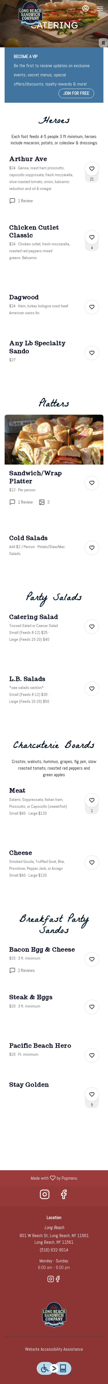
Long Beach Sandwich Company (54, 1315)
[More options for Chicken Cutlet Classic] (92, 237)
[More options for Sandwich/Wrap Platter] (92, 483)
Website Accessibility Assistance (54, 1349)
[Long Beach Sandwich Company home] (30, 14)
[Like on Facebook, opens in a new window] (63, 1196)
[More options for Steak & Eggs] (92, 1007)
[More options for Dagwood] (92, 307)
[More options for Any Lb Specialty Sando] (92, 353)
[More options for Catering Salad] (92, 627)
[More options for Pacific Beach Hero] (92, 1055)
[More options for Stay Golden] (92, 1094)
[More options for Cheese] (92, 862)
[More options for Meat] (92, 800)
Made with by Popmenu (40, 1178)
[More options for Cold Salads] (92, 548)
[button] (54, 184)
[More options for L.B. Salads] (92, 689)
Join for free (76, 93)
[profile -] (85, 8)
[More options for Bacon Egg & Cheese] (92, 959)
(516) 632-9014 (54, 1250)
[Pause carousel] (103, 42)
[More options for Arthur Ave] (92, 169)
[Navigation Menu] (100, 8)
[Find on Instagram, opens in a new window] (44, 1196)
